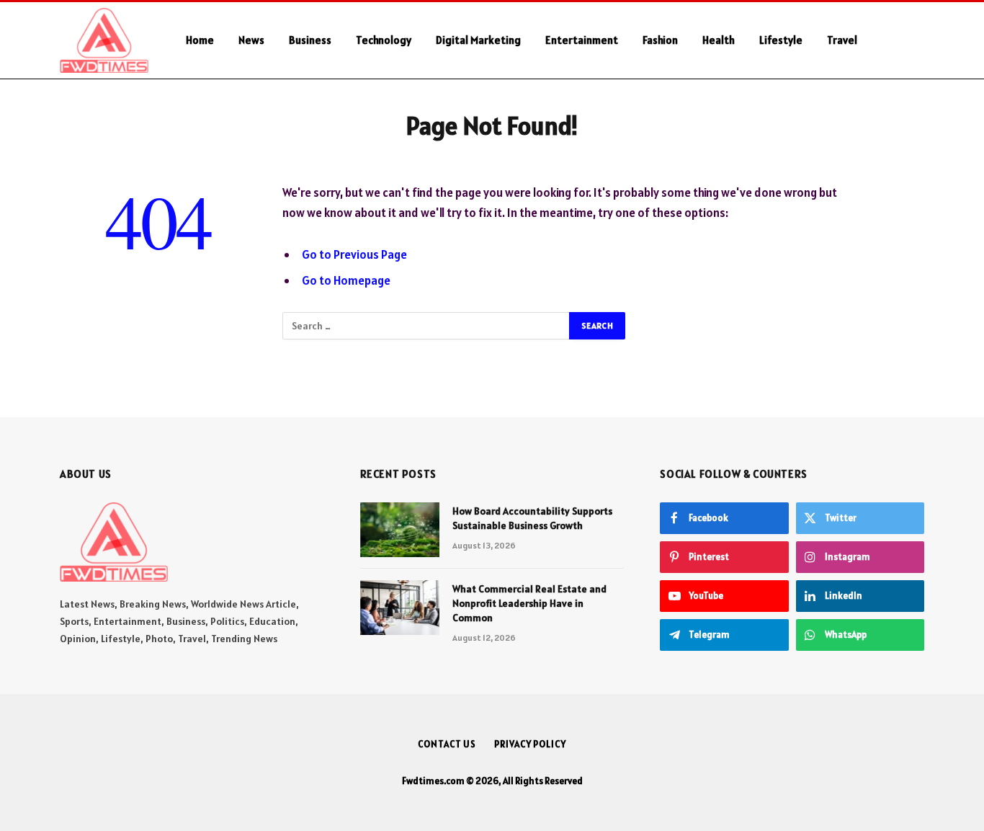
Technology (383, 40)
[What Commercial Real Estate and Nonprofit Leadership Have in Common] (399, 607)
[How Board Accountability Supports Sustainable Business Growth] (399, 529)
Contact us (447, 744)
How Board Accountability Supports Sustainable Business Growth (532, 518)
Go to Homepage (346, 280)
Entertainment (581, 40)
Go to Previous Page (354, 254)
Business (310, 40)
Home (200, 40)
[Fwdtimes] (104, 40)
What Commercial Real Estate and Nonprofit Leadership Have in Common (529, 603)
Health (718, 40)
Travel (842, 40)
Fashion (660, 40)
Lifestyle (780, 40)
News (251, 40)
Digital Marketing (478, 40)
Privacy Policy (530, 744)
